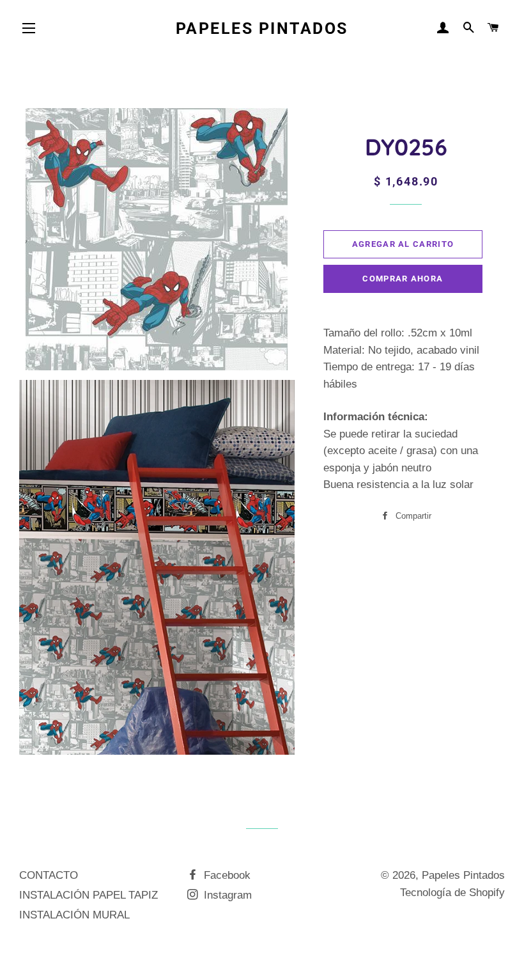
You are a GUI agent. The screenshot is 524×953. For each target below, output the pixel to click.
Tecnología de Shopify (452, 892)
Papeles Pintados (262, 28)
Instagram (226, 895)
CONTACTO (48, 875)
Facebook (225, 875)
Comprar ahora (402, 278)
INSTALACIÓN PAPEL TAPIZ (88, 895)
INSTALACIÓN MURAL (74, 915)
